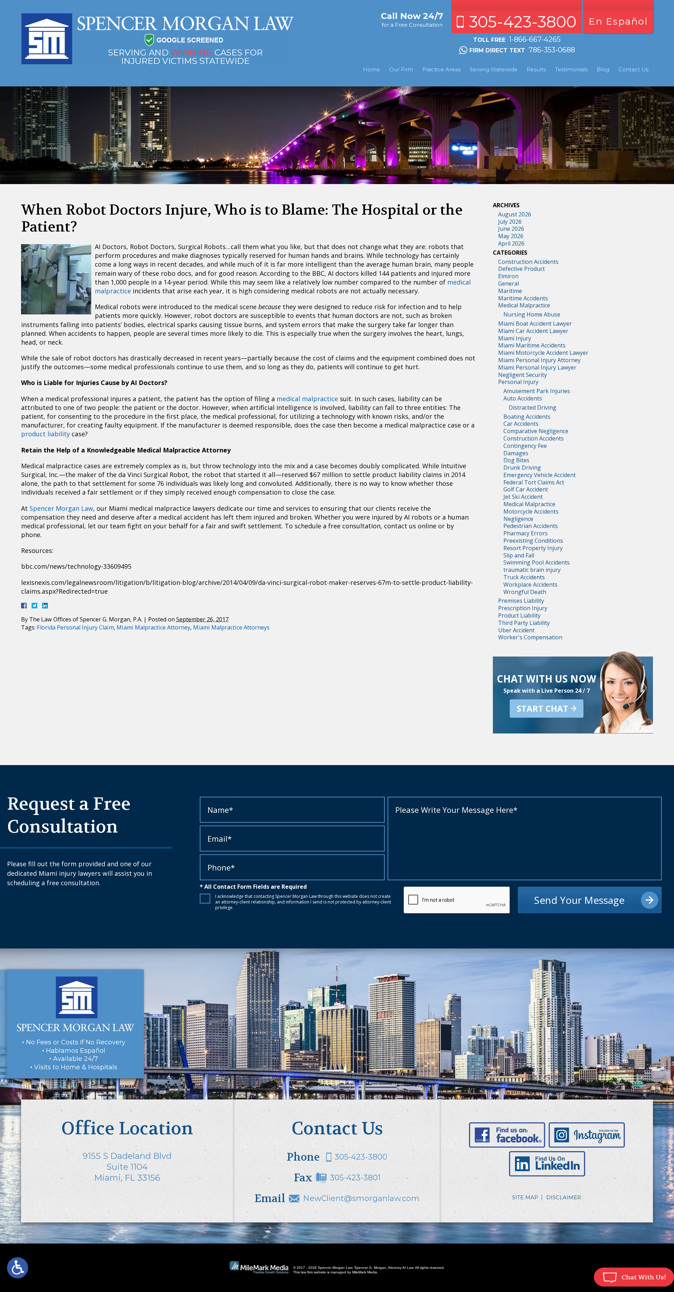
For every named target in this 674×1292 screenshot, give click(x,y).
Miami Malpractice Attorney (153, 627)
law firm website (313, 1272)
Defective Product (521, 269)
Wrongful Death (524, 592)
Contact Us (633, 69)
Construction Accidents (528, 262)
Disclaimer (563, 1197)
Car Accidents (520, 424)
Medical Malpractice (524, 305)
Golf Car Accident (525, 489)
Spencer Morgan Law (61, 508)
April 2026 (511, 243)
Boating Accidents (526, 416)
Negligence (518, 519)
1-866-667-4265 (535, 39)
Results (536, 69)
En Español (618, 21)
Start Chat (542, 708)
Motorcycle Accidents (531, 511)
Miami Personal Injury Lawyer (537, 367)
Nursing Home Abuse (531, 314)
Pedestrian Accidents (530, 526)
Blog (603, 69)
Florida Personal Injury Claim (75, 627)
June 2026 (511, 229)
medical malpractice (307, 398)
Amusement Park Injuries (536, 391)
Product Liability (519, 615)
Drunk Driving (522, 467)
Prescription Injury (522, 608)
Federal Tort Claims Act (533, 482)
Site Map (525, 1197)
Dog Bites (516, 460)
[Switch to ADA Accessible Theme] (17, 1267)
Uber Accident (516, 630)
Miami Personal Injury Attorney (539, 360)
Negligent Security (522, 375)
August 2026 (514, 214)
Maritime (510, 291)
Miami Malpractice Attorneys (231, 627)
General (508, 283)
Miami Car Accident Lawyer (533, 331)
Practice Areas (441, 69)
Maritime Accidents (523, 298)
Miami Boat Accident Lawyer (535, 323)
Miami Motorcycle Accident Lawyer (543, 353)
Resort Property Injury (533, 548)
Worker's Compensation (530, 637)
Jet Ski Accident (523, 497)
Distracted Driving (532, 407)
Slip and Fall (518, 555)
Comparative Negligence (535, 431)
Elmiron (508, 276)
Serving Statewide (493, 69)
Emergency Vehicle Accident (539, 475)
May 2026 (510, 236)
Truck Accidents (524, 577)
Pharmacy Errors (525, 533)
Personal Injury (518, 382)
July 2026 (510, 222)
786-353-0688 (552, 50)
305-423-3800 (522, 21)
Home (371, 69)
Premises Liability (521, 601)
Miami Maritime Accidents (532, 345)
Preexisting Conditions (533, 540)
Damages (515, 453)
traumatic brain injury (532, 570)
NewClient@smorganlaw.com (361, 1198)
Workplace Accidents (530, 584)
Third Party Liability (524, 623)
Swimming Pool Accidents (536, 562)
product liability (45, 434)
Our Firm (401, 69)
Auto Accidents (522, 398)
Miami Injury (514, 338)
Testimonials (571, 69)
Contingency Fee (525, 446)
